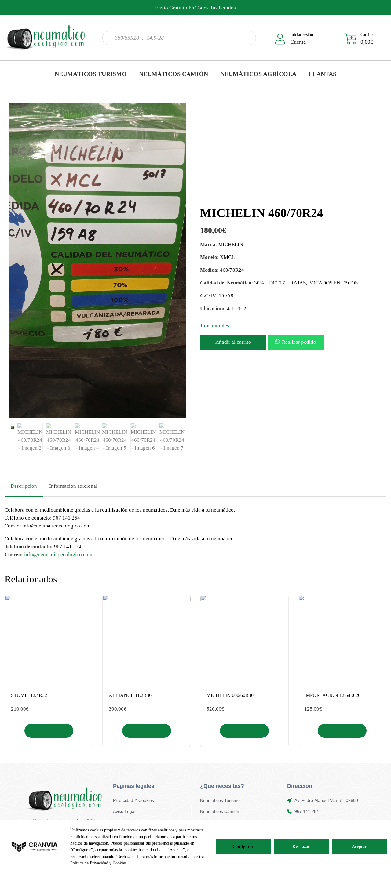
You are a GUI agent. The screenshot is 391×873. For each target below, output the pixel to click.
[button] (296, 342)
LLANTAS (322, 74)
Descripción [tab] (24, 486)
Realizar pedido (299, 342)
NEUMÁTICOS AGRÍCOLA (258, 74)
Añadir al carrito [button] (49, 731)
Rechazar (301, 846)
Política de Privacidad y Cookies (98, 863)
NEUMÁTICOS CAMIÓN (173, 74)
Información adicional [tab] (73, 486)
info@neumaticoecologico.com (58, 554)
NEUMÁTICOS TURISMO (91, 74)
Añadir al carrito (233, 342)
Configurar (243, 846)
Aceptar (359, 846)
